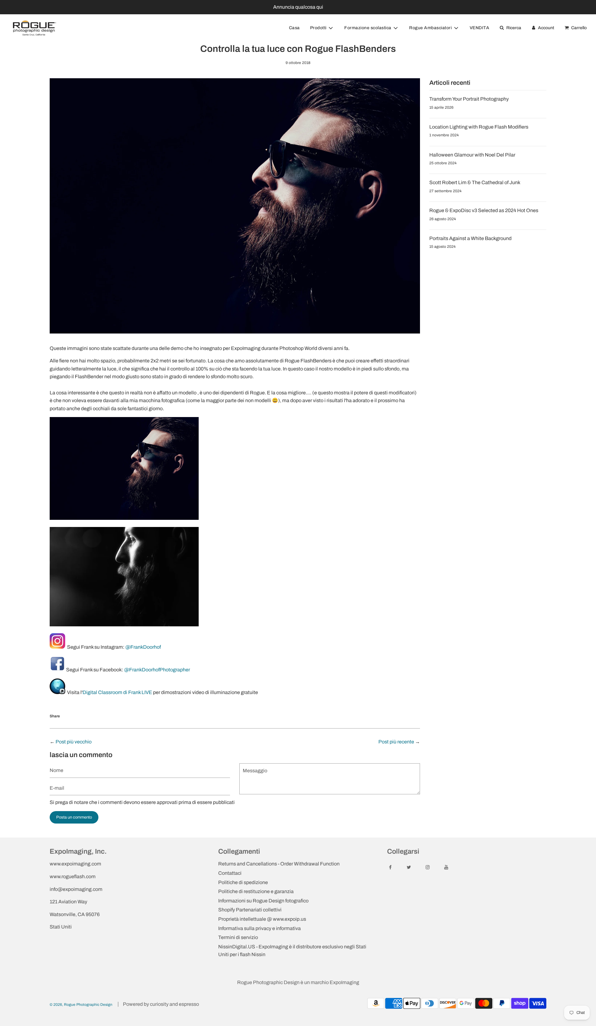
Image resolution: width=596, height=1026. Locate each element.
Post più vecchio (74, 741)
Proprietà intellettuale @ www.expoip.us (262, 919)
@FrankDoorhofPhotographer (157, 669)
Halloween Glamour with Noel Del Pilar (472, 154)
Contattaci (230, 873)
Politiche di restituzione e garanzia (256, 891)
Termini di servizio (238, 937)
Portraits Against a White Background (470, 238)
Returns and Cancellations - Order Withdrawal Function (279, 863)
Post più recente (396, 741)
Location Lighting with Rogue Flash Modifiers (478, 126)
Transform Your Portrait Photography (469, 99)
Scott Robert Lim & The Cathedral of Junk (474, 182)
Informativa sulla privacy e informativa (259, 928)
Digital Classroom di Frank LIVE (117, 692)
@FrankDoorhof (143, 647)
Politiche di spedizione (243, 882)
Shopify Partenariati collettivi (250, 909)
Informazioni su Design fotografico (263, 900)
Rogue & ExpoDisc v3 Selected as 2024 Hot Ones (483, 210)
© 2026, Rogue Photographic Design (81, 1004)
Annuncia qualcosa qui (298, 7)
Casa (294, 27)
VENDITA (480, 27)
